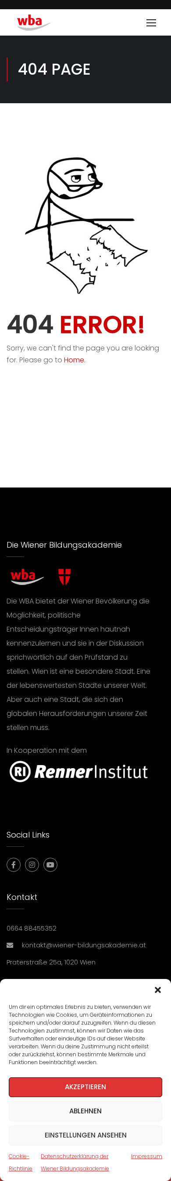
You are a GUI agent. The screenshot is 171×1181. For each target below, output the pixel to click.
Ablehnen (85, 1111)
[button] (157, 990)
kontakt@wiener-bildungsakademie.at (84, 945)
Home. (75, 360)
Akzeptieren (85, 1086)
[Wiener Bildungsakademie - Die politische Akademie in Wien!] (46, 25)
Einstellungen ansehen (86, 1135)
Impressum (146, 1156)
